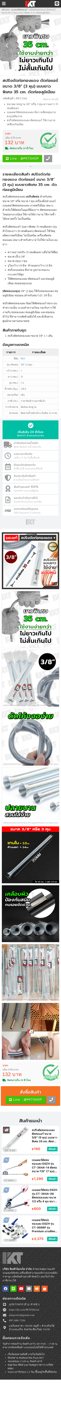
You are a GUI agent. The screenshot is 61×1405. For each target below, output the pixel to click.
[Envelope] (29, 1289)
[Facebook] (6, 1289)
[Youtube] (21, 1289)
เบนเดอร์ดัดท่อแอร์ (19, 10)
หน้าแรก (5, 10)
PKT (23, 358)
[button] (6, 45)
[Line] (13, 1289)
